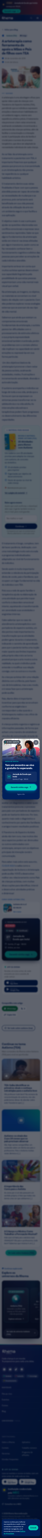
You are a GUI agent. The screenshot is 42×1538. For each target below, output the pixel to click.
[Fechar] (35, 742)
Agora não (21, 794)
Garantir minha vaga (19, 787)
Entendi (33, 1528)
